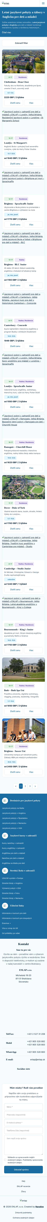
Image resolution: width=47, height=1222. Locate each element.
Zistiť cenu (15, 103)
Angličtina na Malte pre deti (13, 863)
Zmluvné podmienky (23, 1212)
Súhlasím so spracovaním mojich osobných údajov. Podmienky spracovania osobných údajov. (25, 1160)
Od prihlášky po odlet (11, 933)
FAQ (23, 1181)
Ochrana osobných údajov (23, 1218)
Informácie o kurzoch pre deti (14, 913)
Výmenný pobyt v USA (11, 888)
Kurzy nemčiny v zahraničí (13, 843)
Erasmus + (6, 923)
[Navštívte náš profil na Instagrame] (25, 1075)
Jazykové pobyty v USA (12, 828)
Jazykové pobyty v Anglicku (14, 813)
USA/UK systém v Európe (12, 878)
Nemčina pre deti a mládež (13, 858)
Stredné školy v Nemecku (12, 898)
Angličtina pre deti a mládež (13, 853)
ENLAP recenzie (23, 1186)
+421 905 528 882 (36, 1041)
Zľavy (23, 1191)
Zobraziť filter (21, 43)
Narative (39, 1206)
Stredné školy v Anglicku (12, 883)
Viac (31, 103)
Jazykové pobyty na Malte (13, 808)
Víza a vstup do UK (10, 928)
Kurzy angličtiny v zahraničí (13, 848)
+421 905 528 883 (36, 1044)
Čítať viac (6, 32)
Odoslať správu (21, 1169)
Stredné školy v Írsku (11, 893)
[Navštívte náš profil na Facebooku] (21, 1075)
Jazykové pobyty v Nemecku (14, 823)
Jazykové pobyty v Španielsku (14, 818)
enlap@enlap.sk (37, 1059)
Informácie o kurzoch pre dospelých (17, 918)
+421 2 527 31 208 (36, 1034)
